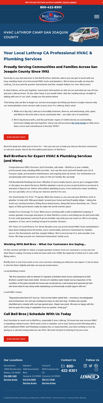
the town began (78, 123)
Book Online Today (16, 137)
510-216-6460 (29, 380)
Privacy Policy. (73, 398)
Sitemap (83, 398)
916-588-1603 (10, 376)
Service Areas (10, 380)
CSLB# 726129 (45, 398)
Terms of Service (59, 398)
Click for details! (69, 2)
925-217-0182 (48, 380)
